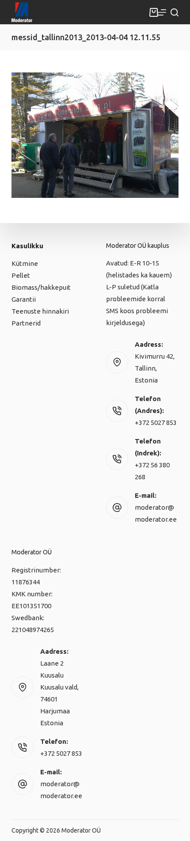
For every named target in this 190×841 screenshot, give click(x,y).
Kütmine (24, 263)
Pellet (20, 275)
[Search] (175, 12)
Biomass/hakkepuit (41, 287)
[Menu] (162, 12)
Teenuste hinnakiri (40, 311)
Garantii (23, 299)
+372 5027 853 (156, 422)
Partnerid (26, 323)
